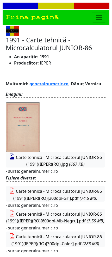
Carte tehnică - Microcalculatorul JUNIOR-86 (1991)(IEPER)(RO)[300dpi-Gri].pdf (57, 194)
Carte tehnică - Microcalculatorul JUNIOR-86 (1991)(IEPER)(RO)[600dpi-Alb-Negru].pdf (55, 217)
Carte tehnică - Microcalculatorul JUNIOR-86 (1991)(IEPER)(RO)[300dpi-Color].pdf (56, 240)
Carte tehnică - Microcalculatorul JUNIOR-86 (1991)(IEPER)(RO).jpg (58, 161)
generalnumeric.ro (49, 84)
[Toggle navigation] (99, 17)
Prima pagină (32, 17)
